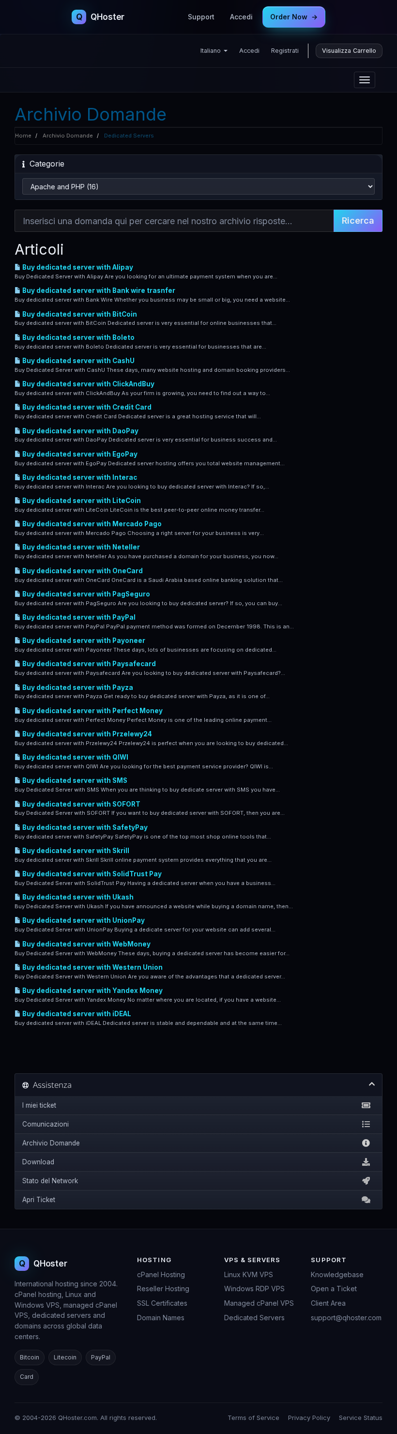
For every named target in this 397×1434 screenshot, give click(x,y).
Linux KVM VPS (248, 1274)
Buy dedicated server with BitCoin (79, 314)
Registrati (285, 50)
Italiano (211, 50)
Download (38, 1162)
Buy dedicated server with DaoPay (79, 431)
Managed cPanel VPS (259, 1303)
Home (23, 135)
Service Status (360, 1417)
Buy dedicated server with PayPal (78, 617)
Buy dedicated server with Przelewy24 (86, 734)
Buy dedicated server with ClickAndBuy (87, 384)
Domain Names (160, 1317)
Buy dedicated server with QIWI (74, 757)
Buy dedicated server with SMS (74, 780)
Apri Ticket (38, 1200)
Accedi (241, 17)
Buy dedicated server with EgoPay (79, 454)
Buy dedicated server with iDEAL (76, 1014)
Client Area (328, 1303)
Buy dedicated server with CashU (78, 361)
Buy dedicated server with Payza (77, 687)
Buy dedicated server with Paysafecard (88, 664)
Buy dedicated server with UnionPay (83, 920)
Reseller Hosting (163, 1288)
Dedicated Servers (254, 1317)
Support (201, 17)
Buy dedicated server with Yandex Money (92, 990)
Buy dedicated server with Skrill (75, 850)
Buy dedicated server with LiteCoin (81, 500)
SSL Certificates (162, 1303)
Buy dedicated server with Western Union (92, 967)
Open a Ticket (334, 1288)
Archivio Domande (68, 135)
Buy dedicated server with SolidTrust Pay (91, 874)
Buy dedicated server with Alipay (77, 267)
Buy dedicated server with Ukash (77, 897)
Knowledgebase (337, 1274)
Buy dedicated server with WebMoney (86, 944)
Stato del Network (50, 1181)
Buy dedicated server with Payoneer (83, 640)
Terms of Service (253, 1417)
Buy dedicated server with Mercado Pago (91, 524)
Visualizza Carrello (349, 50)
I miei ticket (39, 1105)
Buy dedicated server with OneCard (82, 571)
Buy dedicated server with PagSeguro (85, 594)
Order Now (294, 17)
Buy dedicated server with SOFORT (80, 804)
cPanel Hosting (161, 1274)
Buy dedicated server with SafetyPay (84, 827)
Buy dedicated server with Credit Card (86, 407)
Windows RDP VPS (254, 1288)
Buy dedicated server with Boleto (78, 337)
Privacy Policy (309, 1417)
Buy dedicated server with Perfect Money (92, 711)
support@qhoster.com (346, 1317)
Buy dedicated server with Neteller (80, 547)
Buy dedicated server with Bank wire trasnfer (98, 290)
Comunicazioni (45, 1124)
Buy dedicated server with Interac (79, 477)
